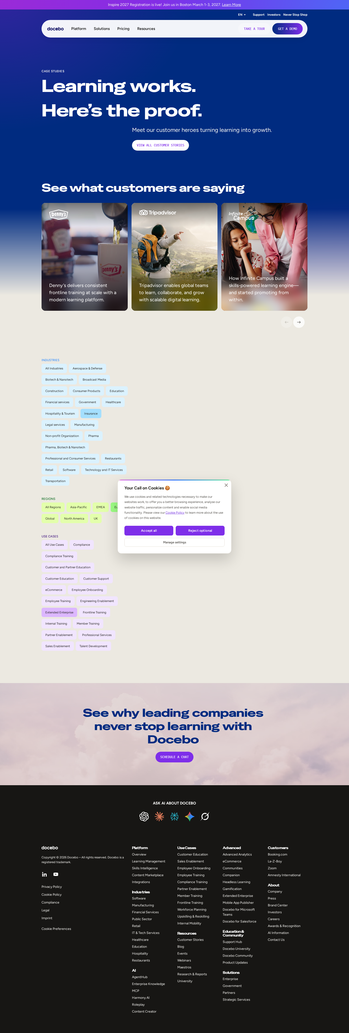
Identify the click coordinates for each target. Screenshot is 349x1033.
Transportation (55, 481)
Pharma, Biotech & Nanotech (65, 447)
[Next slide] (299, 322)
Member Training (88, 623)
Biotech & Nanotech (59, 379)
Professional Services (97, 635)
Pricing (123, 28)
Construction (54, 391)
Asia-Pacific (78, 507)
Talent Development (93, 646)
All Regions (53, 507)
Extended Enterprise (59, 612)
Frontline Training (94, 612)
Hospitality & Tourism (60, 413)
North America (74, 518)
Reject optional (200, 531)
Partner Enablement (59, 635)
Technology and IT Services (104, 470)
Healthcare (113, 402)
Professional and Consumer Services (70, 458)
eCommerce (53, 590)
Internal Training (56, 623)
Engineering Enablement (97, 601)
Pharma (93, 436)
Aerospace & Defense (87, 368)
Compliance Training (59, 556)
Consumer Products (86, 391)
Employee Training (58, 601)
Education (117, 391)
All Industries (54, 368)
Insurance (91, 413)
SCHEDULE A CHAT (174, 757)
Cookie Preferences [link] (56, 929)
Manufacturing (84, 424)
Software (69, 470)
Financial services (57, 402)
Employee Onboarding (87, 590)
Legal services (55, 424)
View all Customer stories (160, 145)
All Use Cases (54, 544)
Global (50, 518)
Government (87, 402)
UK (96, 518)
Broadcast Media (94, 379)
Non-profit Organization (62, 436)
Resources (146, 28)
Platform (78, 28)
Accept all (148, 531)
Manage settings (174, 542)
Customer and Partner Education (67, 567)
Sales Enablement (57, 646)
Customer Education (59, 578)
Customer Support (96, 578)
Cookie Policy (174, 512)
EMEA (100, 507)
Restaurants (113, 458)
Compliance (81, 544)
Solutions (102, 28)
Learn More (231, 4)
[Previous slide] (286, 322)
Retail (49, 470)
